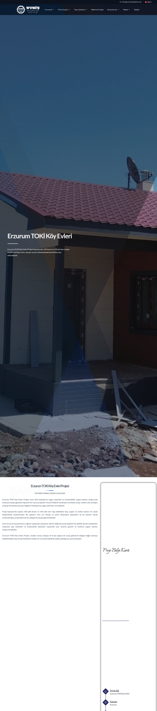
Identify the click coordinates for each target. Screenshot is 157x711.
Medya (125, 10)
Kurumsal (48, 10)
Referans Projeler (97, 10)
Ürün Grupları (63, 10)
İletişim (137, 10)
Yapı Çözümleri (79, 10)
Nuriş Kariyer (112, 10)
